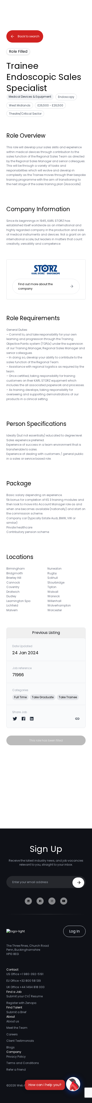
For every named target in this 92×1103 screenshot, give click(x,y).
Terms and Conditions (22, 1063)
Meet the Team (16, 1028)
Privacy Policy (16, 1057)
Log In (74, 931)
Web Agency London (31, 1085)
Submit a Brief (16, 1012)
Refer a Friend (16, 1070)
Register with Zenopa (21, 1003)
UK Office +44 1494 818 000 (25, 987)
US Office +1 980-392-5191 (24, 974)
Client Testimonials (20, 1041)
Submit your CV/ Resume (24, 996)
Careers (12, 1034)
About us (12, 1021)
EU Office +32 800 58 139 (23, 981)
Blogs (10, 1047)
